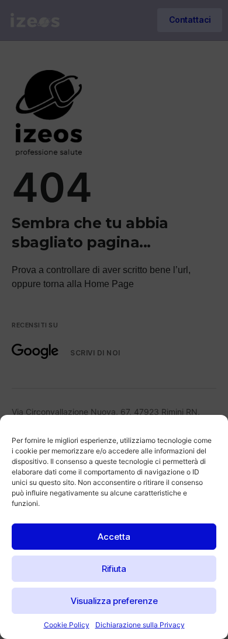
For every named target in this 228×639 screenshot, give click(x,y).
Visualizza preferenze (114, 600)
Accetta (114, 536)
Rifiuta (114, 568)
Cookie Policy (66, 624)
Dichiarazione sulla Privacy (140, 624)
